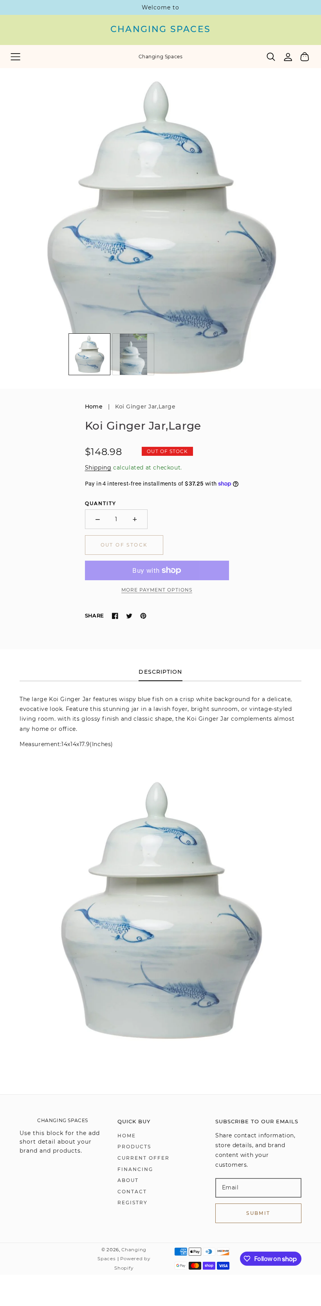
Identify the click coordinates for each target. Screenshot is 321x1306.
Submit (258, 1213)
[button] (15, 56)
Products (134, 1146)
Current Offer (143, 1158)
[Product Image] (160, 228)
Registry (132, 1202)
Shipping (98, 467)
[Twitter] (129, 616)
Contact (132, 1191)
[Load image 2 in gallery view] (133, 354)
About (128, 1180)
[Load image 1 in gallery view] (89, 354)
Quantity (100, 503)
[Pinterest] (143, 616)
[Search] (271, 57)
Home (94, 406)
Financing (135, 1169)
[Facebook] (115, 616)
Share (94, 615)
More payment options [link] (156, 590)
